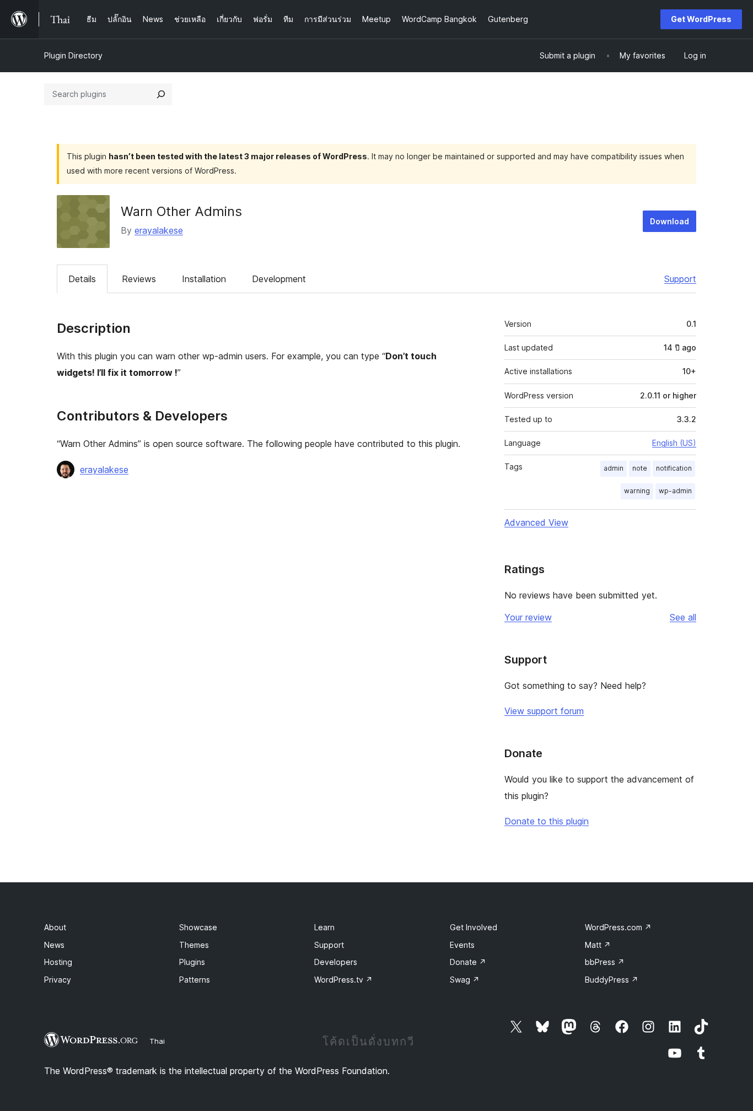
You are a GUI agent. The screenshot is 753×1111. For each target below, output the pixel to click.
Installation (204, 278)
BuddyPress (611, 979)
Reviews (139, 278)
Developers (335, 962)
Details (82, 278)
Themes (194, 945)
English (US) (674, 442)
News (54, 945)
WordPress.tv (343, 979)
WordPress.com (618, 927)
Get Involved (473, 927)
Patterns (194, 979)
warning (637, 491)
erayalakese (159, 230)
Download (669, 221)
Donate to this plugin (546, 821)
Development (279, 278)
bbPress (605, 962)
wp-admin (675, 491)
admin (613, 468)
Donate (468, 962)
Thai (157, 1041)
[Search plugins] (161, 94)
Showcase (198, 927)
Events (462, 945)
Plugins (192, 962)
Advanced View (536, 522)
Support (680, 278)
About (55, 927)
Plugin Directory (73, 55)
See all (683, 617)
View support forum (544, 710)
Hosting (58, 962)
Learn (324, 927)
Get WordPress (701, 19)
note (639, 468)
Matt (598, 945)
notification (674, 468)
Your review (528, 617)
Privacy (57, 979)
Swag (465, 979)
